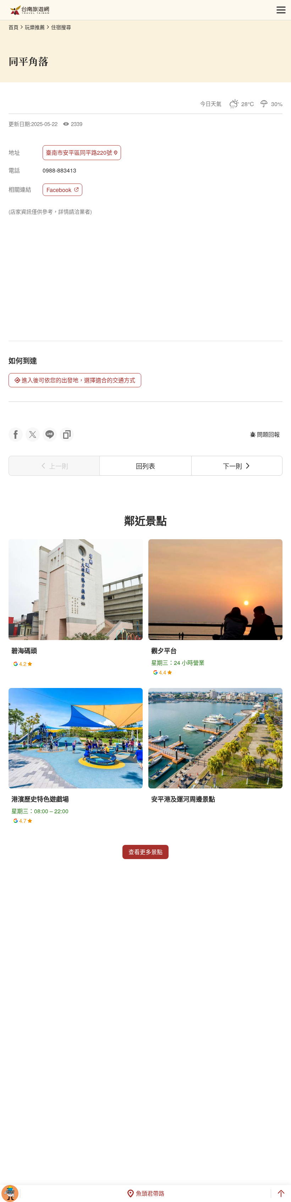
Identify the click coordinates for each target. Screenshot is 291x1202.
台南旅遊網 (30, 10)
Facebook (58, 190)
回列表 (145, 465)
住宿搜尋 (61, 27)
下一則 (232, 465)
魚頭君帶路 (150, 1193)
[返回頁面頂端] (281, 1193)
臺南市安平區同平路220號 (79, 152)
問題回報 (268, 434)
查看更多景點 (145, 852)
